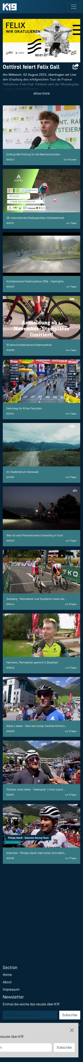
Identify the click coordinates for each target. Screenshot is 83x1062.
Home (7, 975)
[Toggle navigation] (73, 6)
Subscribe (69, 1015)
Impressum (11, 989)
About (7, 982)
